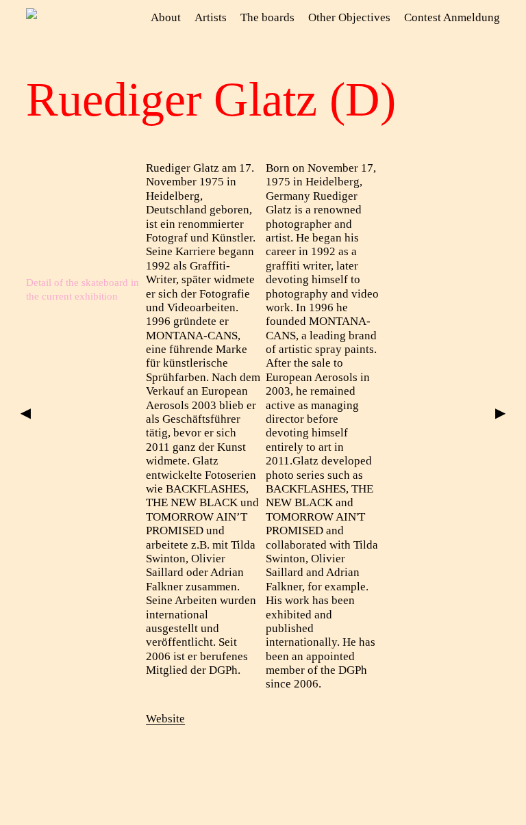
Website (165, 718)
